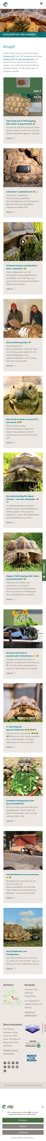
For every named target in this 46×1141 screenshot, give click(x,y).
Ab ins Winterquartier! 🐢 (18, 343)
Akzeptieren (23, 1120)
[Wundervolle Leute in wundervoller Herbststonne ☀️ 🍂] (23, 628)
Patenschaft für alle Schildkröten (18, 59)
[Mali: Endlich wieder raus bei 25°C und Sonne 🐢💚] (23, 395)
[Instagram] (17, 1063)
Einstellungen (23, 1132)
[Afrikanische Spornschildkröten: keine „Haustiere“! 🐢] (23, 241)
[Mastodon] (17, 1067)
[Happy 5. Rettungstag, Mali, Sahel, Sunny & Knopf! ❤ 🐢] (23, 552)
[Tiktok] (5, 1067)
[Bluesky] (13, 1067)
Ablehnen (23, 1126)
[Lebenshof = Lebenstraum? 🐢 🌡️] (23, 167)
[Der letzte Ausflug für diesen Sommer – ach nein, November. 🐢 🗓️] (23, 472)
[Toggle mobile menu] (41, 3)
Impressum (30, 1012)
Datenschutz (29, 1137)
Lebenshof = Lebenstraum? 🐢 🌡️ (22, 192)
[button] (43, 1107)
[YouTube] (9, 1063)
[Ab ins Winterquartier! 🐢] (23, 318)
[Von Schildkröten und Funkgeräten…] (23, 927)
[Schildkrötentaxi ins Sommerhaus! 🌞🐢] (23, 850)
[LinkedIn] (9, 1067)
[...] (14, 137)
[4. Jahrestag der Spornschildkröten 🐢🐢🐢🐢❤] (23, 702)
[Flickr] (13, 1063)
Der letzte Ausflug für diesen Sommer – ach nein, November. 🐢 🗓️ (22, 499)
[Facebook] (5, 1063)
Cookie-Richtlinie (17, 1137)
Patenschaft (9, 56)
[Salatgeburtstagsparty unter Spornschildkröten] (23, 776)
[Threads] (5, 1071)
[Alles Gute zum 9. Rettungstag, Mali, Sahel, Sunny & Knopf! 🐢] (23, 96)
